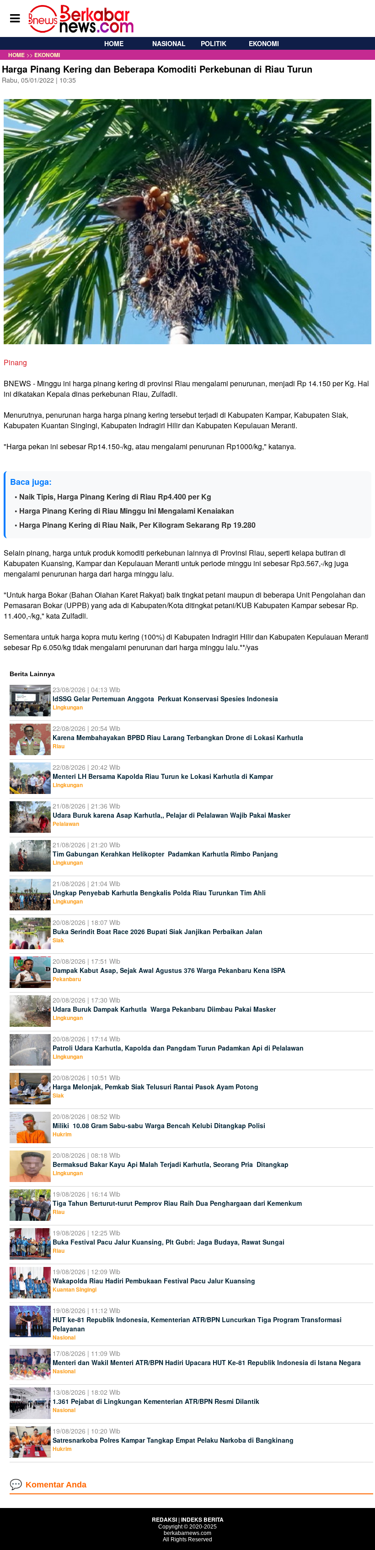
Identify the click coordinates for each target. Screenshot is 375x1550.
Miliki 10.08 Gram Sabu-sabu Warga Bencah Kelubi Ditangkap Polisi (160, 1125)
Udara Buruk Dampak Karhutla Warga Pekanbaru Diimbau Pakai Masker (164, 1009)
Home (113, 43)
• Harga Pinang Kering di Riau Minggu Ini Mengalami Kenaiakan (124, 510)
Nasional (169, 43)
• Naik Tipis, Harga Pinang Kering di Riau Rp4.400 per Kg (113, 496)
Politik (213, 43)
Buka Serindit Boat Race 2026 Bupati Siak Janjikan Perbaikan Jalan (158, 931)
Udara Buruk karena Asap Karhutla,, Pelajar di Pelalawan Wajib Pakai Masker (171, 815)
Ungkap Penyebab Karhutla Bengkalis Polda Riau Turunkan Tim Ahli (159, 892)
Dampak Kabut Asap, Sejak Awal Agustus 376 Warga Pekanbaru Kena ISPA (169, 970)
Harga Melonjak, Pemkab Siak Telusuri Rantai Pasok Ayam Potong (156, 1086)
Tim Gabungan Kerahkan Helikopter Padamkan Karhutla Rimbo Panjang (165, 853)
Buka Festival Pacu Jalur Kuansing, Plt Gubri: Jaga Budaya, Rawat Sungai (168, 1241)
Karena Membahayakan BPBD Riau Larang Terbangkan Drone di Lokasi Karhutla (178, 737)
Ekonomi (264, 43)
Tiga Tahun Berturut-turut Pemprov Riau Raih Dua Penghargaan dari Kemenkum (177, 1203)
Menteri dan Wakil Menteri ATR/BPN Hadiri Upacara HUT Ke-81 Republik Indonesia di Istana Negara (207, 1362)
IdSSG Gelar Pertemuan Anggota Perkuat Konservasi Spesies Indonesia (165, 698)
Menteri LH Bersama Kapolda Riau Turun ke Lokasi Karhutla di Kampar (163, 776)
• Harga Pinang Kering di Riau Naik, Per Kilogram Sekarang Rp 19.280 (135, 525)
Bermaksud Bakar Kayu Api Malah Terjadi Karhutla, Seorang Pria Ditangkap (171, 1164)
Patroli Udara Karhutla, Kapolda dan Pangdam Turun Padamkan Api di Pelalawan (178, 1047)
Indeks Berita (202, 1519)
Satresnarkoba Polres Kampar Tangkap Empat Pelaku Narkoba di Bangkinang (174, 1440)
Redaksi (164, 1519)
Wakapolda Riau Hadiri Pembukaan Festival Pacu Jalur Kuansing (154, 1280)
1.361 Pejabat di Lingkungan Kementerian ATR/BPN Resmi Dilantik (157, 1401)
